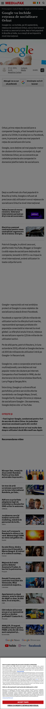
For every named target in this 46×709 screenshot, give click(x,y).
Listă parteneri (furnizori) (7, 697)
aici (37, 679)
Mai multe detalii (20, 671)
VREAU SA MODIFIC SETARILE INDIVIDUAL (23, 705)
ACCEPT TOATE (23, 702)
